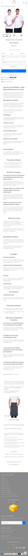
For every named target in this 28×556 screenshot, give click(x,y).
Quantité (22, 53)
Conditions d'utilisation (5, 488)
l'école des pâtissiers (5, 484)
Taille (12, 53)
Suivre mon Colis (4, 480)
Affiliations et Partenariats (6, 490)
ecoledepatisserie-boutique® (8, 551)
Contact (6, 454)
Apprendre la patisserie (5, 486)
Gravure (2, 59)
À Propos (3, 477)
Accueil (2, 6)
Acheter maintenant (13, 70)
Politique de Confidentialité (6, 492)
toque (16, 279)
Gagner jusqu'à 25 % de (14, 538)
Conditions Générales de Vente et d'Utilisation (9, 496)
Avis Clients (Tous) (4, 482)
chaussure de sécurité (7, 374)
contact (13, 544)
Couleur (3, 53)
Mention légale (4, 478)
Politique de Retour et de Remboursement (9, 494)
